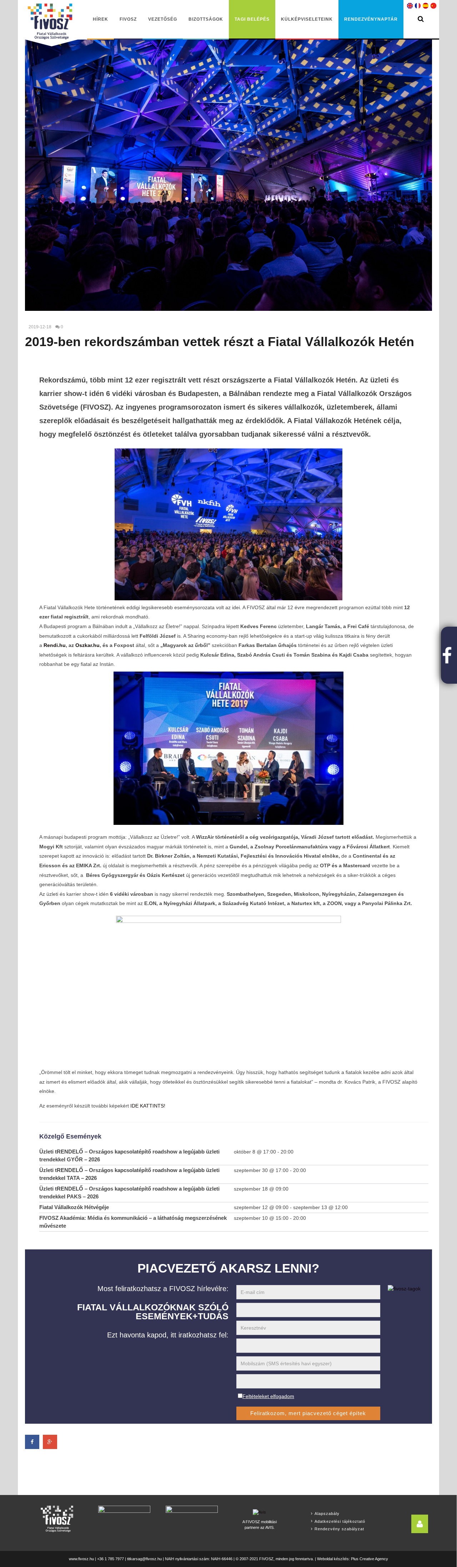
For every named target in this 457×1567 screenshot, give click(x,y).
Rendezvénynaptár (371, 19)
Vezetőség (162, 19)
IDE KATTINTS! (147, 1106)
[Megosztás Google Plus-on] (50, 1442)
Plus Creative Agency (369, 1559)
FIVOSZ (128, 19)
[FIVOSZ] (57, 1519)
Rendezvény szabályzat (339, 1529)
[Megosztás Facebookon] (32, 1442)
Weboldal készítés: (333, 1559)
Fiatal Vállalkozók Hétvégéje (74, 1207)
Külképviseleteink (307, 19)
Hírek (100, 19)
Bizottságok (206, 19)
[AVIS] (259, 1511)
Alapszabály (327, 1513)
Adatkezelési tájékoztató (340, 1521)
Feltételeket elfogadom (268, 1396)
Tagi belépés (252, 19)
